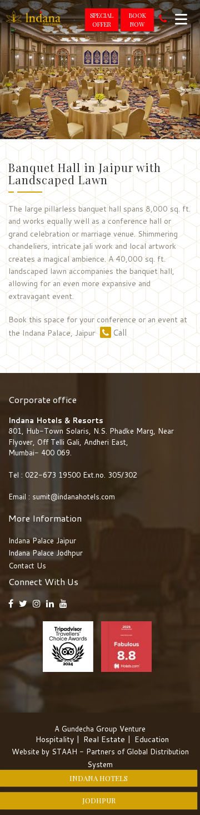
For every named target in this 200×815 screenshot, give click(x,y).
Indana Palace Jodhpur (45, 553)
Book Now (137, 19)
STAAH (64, 752)
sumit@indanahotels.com (73, 497)
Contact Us (27, 566)
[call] (163, 19)
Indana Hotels (98, 778)
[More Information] (181, 19)
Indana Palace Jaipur (42, 541)
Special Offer (101, 19)
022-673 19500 (53, 475)
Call (120, 332)
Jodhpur (99, 800)
